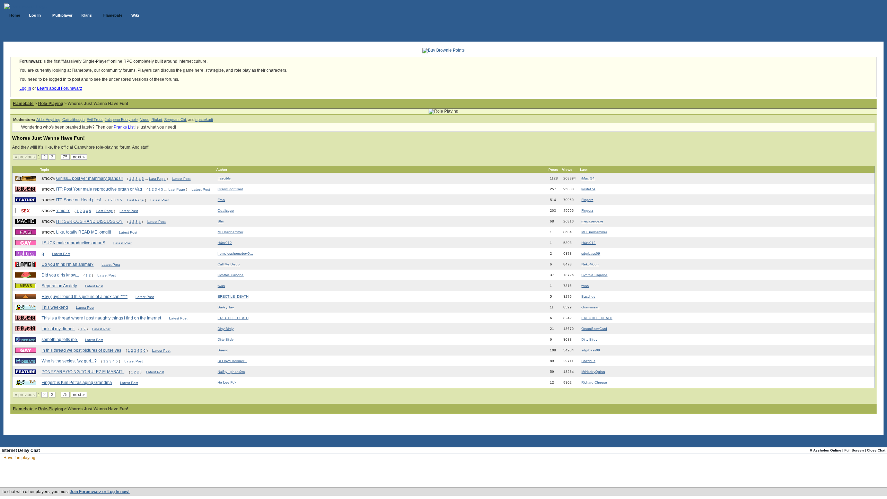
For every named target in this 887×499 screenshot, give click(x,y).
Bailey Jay (226, 307)
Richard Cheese (594, 382)
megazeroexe (592, 221)
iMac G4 (588, 178)
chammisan (590, 307)
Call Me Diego (229, 264)
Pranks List (124, 127)
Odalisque (226, 210)
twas (221, 286)
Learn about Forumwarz (59, 88)
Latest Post (181, 179)
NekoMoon (590, 264)
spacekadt (204, 119)
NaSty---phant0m (231, 372)
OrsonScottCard (230, 189)
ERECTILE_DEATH (233, 296)
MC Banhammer (230, 232)
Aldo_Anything (48, 119)
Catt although (73, 119)
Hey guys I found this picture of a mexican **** (85, 296)
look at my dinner (58, 328)
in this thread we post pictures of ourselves (81, 350)
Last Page (157, 179)
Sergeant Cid (175, 119)
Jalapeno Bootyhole (121, 119)
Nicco (144, 119)
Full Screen (854, 450)
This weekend (55, 307)
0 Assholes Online (825, 450)
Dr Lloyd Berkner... (232, 361)
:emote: (63, 210)
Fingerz (587, 200)
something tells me (60, 339)
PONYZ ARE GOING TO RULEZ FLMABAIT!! (83, 371)
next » (79, 157)
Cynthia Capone (231, 275)
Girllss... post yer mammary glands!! (89, 178)
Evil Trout (95, 119)
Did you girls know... (60, 275)
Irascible (224, 178)
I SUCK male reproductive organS (73, 242)
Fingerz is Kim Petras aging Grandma (77, 382)
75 (65, 157)
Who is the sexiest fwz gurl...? (69, 361)
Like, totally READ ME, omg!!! (83, 232)
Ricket (156, 119)
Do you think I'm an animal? (68, 264)
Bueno (223, 350)
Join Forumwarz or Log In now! (100, 491)
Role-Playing (50, 103)
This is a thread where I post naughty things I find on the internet (101, 318)
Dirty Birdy (226, 329)
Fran (221, 200)
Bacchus (588, 296)
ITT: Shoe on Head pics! (78, 200)
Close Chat (876, 450)
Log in (25, 88)
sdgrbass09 (590, 253)
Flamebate (23, 103)
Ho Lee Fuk (227, 382)
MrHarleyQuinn (593, 372)
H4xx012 (225, 243)
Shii (220, 221)
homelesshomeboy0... (235, 253)
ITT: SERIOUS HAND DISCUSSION (89, 221)
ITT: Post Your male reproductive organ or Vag (99, 189)
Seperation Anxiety (59, 285)
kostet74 (588, 189)
